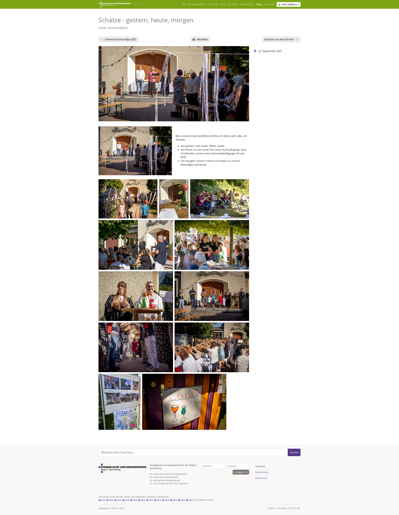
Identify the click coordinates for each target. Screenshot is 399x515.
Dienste (213, 4)
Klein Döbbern (289, 4)
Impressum (261, 478)
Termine (233, 4)
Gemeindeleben (196, 4)
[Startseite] (115, 4)
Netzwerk (260, 466)
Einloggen (239, 472)
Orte (223, 4)
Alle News (202, 39)
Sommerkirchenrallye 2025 (120, 39)
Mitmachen (247, 4)
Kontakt (269, 4)
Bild (103, 499)
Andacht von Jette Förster (279, 39)
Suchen (294, 452)
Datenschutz (261, 472)
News (259, 4)
